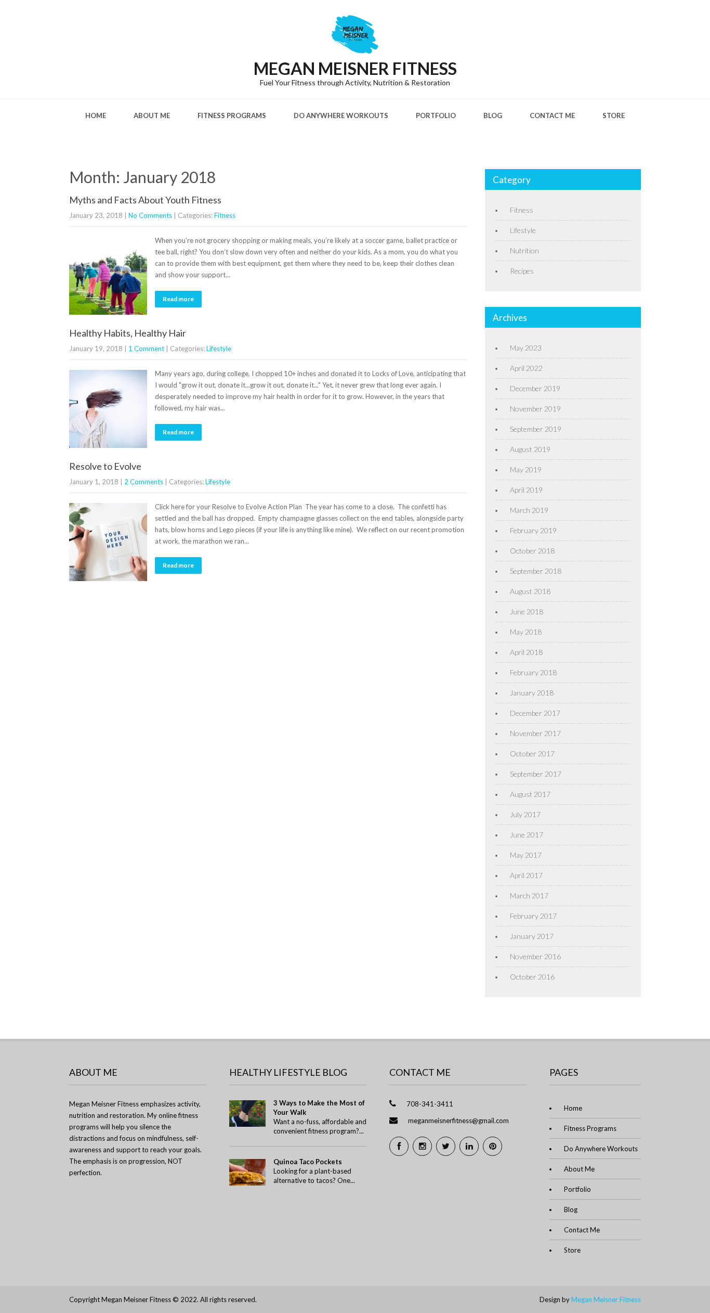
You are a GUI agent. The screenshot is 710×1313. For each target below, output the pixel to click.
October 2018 (532, 550)
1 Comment (146, 348)
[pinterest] (492, 1146)
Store (613, 115)
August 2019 (530, 449)
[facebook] (399, 1146)
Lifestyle (218, 348)
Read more (178, 299)
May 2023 (526, 347)
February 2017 (533, 915)
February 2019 (533, 530)
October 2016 (532, 976)
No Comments (150, 215)
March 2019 (529, 510)
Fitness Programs (232, 115)
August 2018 (530, 591)
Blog (492, 115)
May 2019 (526, 469)
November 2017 (535, 733)
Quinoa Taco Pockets (307, 1161)
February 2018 (533, 672)
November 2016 (535, 956)
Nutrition (524, 250)
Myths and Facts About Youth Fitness (145, 199)
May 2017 (526, 855)
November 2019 (535, 408)
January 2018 (532, 692)
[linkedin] (469, 1146)
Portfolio (436, 115)
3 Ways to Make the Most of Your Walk (319, 1107)
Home (95, 115)
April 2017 (526, 875)
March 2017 (529, 895)
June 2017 (526, 834)
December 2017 (535, 713)
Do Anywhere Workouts (341, 115)
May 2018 (526, 631)
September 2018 (535, 571)
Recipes (522, 270)
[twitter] (445, 1146)
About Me (152, 115)
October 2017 (532, 753)
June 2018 (526, 611)
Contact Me (552, 115)
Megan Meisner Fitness (606, 1299)
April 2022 (526, 368)
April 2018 (526, 652)
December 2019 (535, 388)
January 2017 (532, 936)
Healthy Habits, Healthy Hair (127, 333)
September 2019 (535, 428)
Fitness (224, 215)
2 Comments (143, 482)
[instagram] (422, 1146)
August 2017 (530, 794)
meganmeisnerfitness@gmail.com (458, 1120)
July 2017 (525, 814)
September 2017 (535, 773)
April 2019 (526, 489)
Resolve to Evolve (105, 466)
